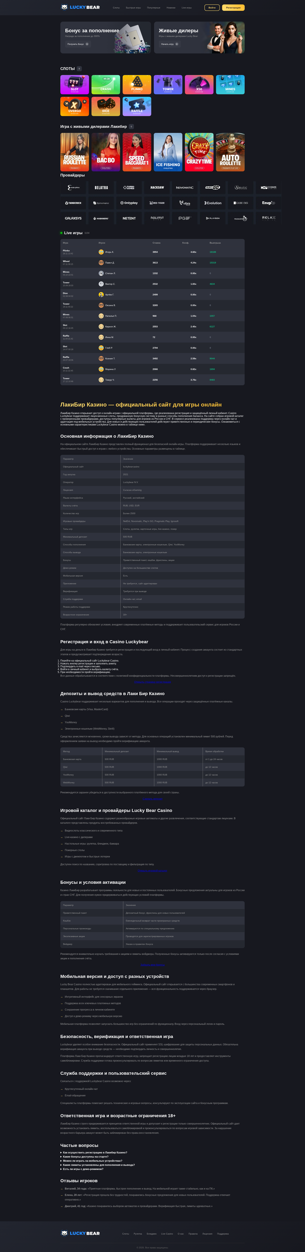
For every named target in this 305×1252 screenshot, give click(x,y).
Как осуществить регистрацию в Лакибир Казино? (95, 1152)
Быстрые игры (133, 7)
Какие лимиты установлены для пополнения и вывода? (99, 1165)
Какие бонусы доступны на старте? (85, 1156)
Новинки (171, 7)
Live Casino (167, 1233)
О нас (181, 1233)
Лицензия (207, 1233)
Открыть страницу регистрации (152, 682)
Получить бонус (76, 44)
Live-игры (187, 7)
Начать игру (167, 44)
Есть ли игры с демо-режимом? (83, 1169)
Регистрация (233, 7)
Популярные (153, 7)
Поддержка (223, 1233)
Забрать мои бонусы (152, 964)
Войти (212, 7)
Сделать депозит (153, 798)
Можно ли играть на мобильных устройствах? (92, 1160)
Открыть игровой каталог (152, 870)
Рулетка (138, 1233)
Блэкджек (151, 1233)
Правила (193, 1233)
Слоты (116, 7)
